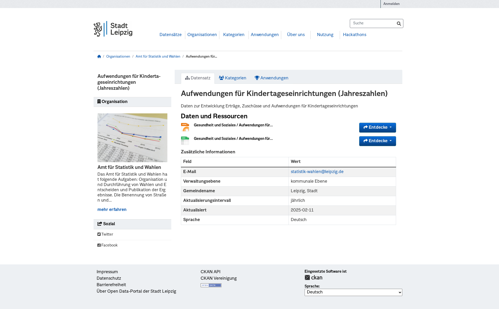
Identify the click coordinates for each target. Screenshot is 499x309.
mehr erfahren (112, 210)
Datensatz (200, 78)
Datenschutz (109, 279)
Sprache (312, 286)
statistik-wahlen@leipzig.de (317, 172)
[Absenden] (398, 23)
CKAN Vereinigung (219, 279)
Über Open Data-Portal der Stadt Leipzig (136, 292)
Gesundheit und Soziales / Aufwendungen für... (233, 125)
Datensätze (171, 35)
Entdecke (378, 128)
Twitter (107, 234)
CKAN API (210, 272)
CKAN (313, 277)
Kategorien (234, 35)
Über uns (296, 35)
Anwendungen (265, 35)
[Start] (99, 56)
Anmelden (391, 4)
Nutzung (325, 35)
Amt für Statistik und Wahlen (158, 56)
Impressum (107, 272)
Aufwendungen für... (201, 56)
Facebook (109, 245)
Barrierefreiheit (111, 285)
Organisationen (202, 35)
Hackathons (354, 35)
